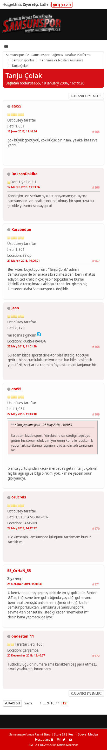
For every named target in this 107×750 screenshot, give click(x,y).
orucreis (18, 497)
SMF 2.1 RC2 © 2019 (42, 744)
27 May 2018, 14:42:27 (22, 528)
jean (15, 307)
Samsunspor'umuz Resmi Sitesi (30, 734)
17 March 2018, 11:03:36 (23, 187)
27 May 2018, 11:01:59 (22, 346)
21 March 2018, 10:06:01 (23, 260)
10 (52, 703)
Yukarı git (12, 703)
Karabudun (21, 229)
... (45, 703)
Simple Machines (67, 744)
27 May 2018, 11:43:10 (22, 414)
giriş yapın (62, 4)
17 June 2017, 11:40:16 (22, 131)
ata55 (16, 106)
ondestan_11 (22, 636)
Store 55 (59, 734)
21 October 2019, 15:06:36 (24, 584)
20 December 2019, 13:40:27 (26, 655)
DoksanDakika (24, 173)
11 (58, 703)
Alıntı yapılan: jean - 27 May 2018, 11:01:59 (43, 425)
